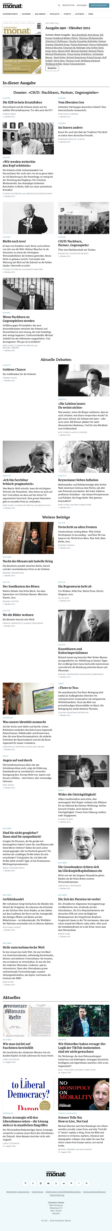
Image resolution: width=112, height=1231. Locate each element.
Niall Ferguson (66, 1070)
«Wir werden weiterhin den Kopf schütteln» (19, 164)
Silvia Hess (59, 61)
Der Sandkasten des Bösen (21, 586)
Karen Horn (51, 51)
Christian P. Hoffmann (56, 41)
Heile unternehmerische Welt (24, 947)
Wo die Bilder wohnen (18, 615)
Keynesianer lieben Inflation (78, 480)
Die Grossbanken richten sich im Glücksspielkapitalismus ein (80, 869)
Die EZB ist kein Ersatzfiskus (22, 102)
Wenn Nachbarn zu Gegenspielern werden (19, 319)
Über (90, 14)
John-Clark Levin (87, 1070)
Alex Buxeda (85, 1149)
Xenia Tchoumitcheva (74, 64)
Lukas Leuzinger (11, 1059)
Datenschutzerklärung (94, 1192)
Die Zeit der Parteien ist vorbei (79, 899)
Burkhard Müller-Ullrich (65, 38)
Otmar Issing (73, 54)
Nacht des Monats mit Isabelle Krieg (28, 561)
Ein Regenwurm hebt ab (75, 586)
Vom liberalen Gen (71, 102)
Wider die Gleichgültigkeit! (77, 794)
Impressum (37, 1192)
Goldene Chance (14, 369)
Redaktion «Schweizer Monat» (73, 254)
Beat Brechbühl (79, 35)
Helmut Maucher (53, 48)
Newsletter (68, 5)
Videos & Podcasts (67, 1113)
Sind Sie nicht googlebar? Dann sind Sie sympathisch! (22, 835)
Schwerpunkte (10, 14)
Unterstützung (57, 1195)
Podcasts (55, 14)
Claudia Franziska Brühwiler (83, 41)
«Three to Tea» (68, 688)
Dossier (6, 98)
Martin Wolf (64, 51)
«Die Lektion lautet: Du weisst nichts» (72, 406)
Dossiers (26, 14)
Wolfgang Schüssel (90, 61)
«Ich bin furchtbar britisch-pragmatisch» (18, 482)
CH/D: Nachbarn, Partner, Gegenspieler (73, 243)
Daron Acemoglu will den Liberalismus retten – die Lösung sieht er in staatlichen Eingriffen (25, 1121)
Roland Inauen (94, 58)
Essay (61, 684)
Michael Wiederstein (55, 54)
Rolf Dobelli (64, 432)
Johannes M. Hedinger (74, 48)
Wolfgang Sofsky (53, 64)
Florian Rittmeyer (79, 45)
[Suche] (59, 5)
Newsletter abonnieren (18, 1192)
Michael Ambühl (79, 51)
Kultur (61, 523)
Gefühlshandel (13, 899)
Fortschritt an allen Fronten (77, 527)
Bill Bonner (81, 432)
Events (67, 14)
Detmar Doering (66, 545)
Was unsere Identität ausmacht (24, 722)
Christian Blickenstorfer (91, 38)
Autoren (79, 14)
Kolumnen (40, 14)
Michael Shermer (66, 1149)
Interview (8, 718)
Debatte (7, 365)
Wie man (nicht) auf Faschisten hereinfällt (18, 1046)
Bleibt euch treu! (14, 241)
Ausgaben (82, 5)
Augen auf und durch (17, 760)
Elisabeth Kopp (62, 45)
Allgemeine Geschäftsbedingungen (63, 1192)
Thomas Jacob (73, 61)
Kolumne (7, 557)
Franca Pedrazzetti (98, 45)
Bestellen (52, 68)
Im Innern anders (70, 128)
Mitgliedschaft (99, 5)
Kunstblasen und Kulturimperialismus (73, 651)
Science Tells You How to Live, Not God (73, 1119)
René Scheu (60, 58)
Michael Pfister (96, 51)
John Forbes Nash (95, 48)
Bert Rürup (93, 35)
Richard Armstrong (76, 58)
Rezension (8, 1113)
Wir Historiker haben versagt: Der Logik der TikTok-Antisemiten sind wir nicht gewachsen (82, 1048)
